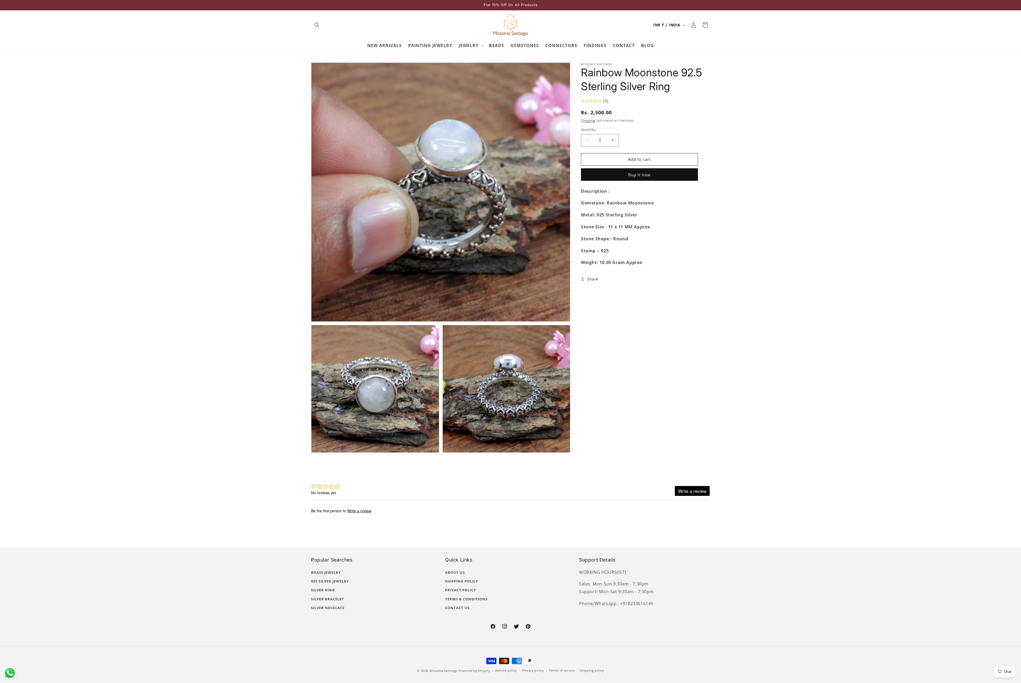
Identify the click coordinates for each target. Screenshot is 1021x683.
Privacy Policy (460, 590)
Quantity (588, 129)
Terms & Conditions (466, 599)
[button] (317, 25)
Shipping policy (592, 670)
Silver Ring (323, 590)
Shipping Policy (461, 581)
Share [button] (592, 279)
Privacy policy (533, 670)
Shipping (588, 120)
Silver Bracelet (327, 599)
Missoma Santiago (444, 671)
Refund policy (506, 670)
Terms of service (562, 670)
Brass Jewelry (326, 572)
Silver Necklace (328, 607)
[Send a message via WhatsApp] (10, 673)
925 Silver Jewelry (330, 581)
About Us (455, 572)
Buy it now (639, 174)
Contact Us (457, 607)
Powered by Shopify (474, 671)
